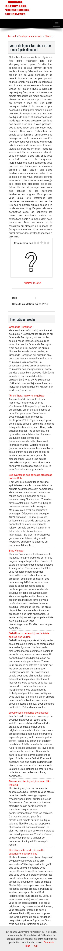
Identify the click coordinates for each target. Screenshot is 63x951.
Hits (14, 297)
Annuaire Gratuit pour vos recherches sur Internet (17, 8)
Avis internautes (23, 243)
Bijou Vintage (16, 550)
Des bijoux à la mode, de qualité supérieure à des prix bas (26, 851)
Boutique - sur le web (30, 36)
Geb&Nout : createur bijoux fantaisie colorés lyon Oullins (29, 635)
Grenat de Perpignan (20, 326)
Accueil (12, 36)
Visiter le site (32, 283)
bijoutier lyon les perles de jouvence (28, 712)
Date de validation (23, 304)
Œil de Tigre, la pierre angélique (26, 395)
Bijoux (48, 36)
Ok (35, 945)
